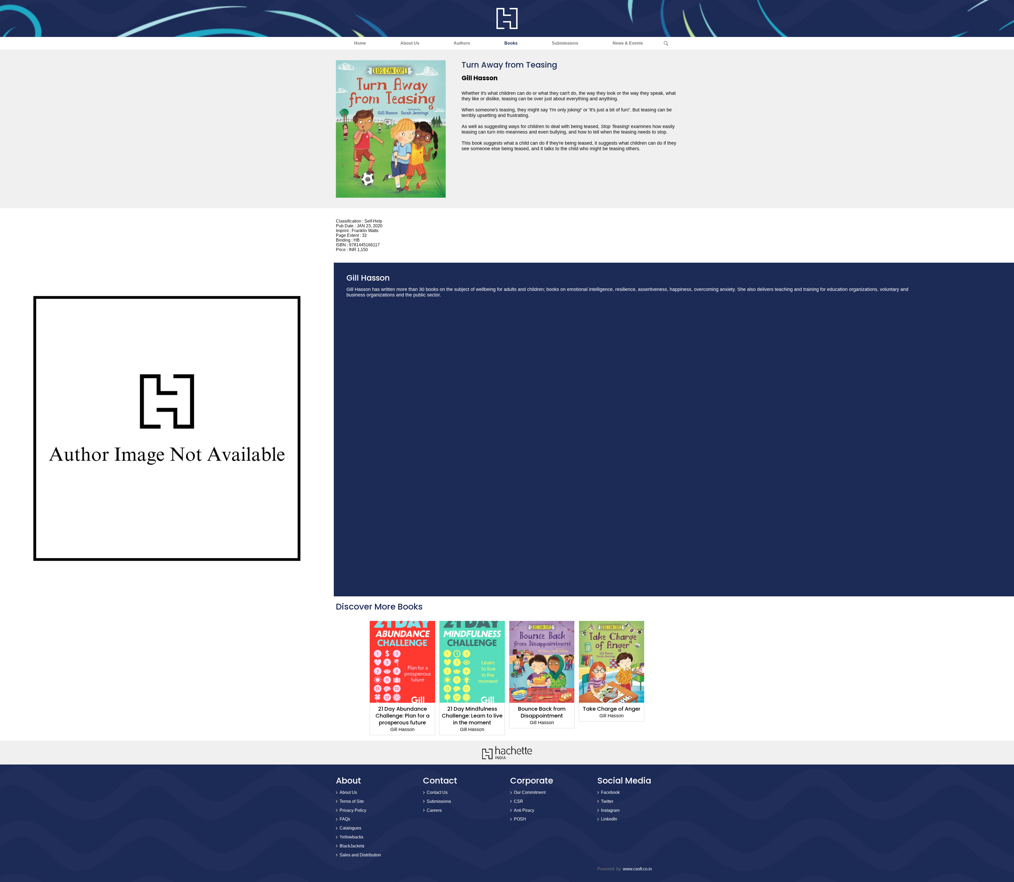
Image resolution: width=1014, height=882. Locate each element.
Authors (462, 43)
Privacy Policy (353, 810)
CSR (518, 801)
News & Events (628, 43)
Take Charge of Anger (611, 708)
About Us (409, 43)
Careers (434, 810)
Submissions (565, 43)
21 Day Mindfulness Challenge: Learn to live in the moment (472, 715)
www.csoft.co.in (637, 869)
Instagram (610, 810)
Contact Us (437, 792)
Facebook (610, 792)
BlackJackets (352, 846)
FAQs (345, 819)
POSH (520, 819)
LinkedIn (609, 819)
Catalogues (350, 828)
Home (360, 43)
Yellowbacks (351, 837)
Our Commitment (530, 792)
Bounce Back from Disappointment (542, 712)
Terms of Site (352, 801)
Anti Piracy (524, 810)
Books (511, 43)
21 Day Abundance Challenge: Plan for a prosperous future (402, 715)
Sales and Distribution (360, 855)
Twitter (607, 801)
